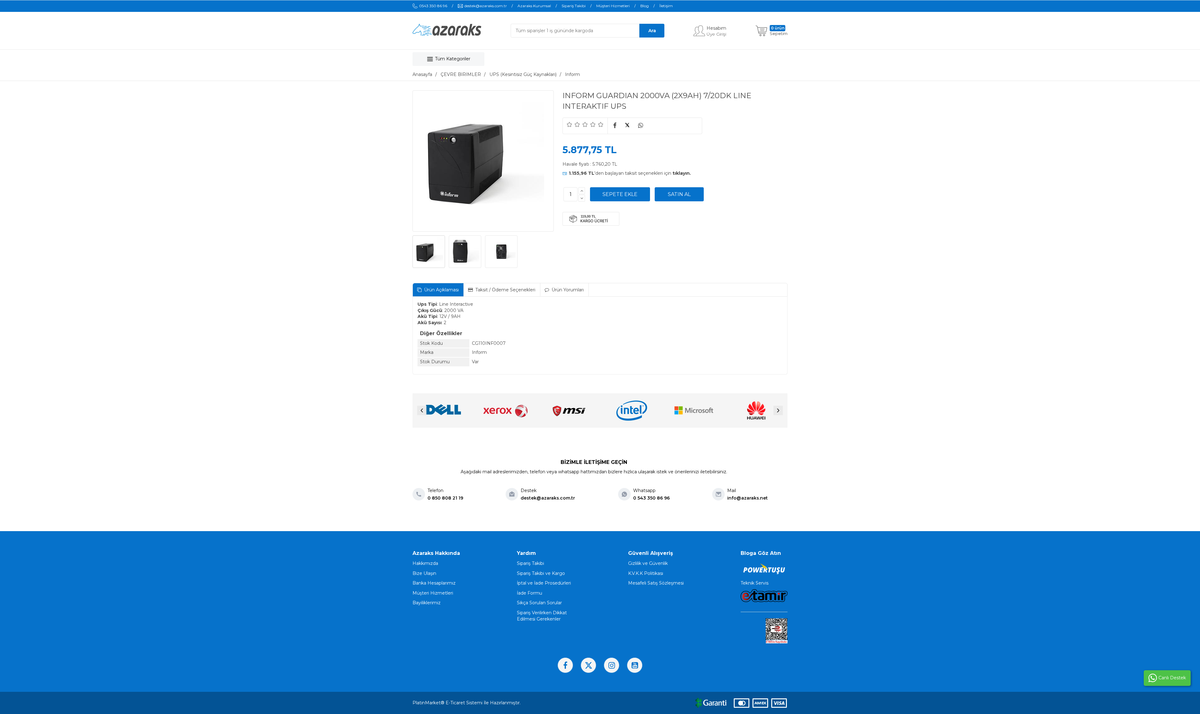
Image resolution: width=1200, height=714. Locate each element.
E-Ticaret (455, 703)
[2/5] (573, 124)
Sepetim (779, 33)
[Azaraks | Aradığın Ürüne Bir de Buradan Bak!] (446, 34)
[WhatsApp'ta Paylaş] (640, 126)
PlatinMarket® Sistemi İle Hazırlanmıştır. (466, 703)
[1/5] (569, 124)
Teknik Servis (754, 583)
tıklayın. (681, 173)
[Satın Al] (679, 194)
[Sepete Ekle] (620, 194)
